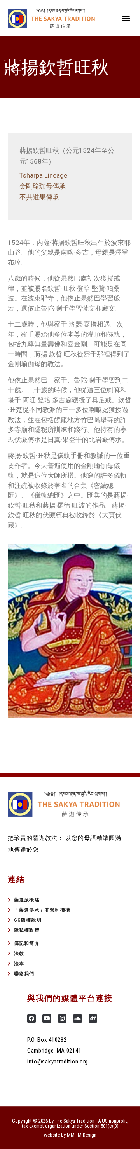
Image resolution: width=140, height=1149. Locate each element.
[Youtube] (46, 1018)
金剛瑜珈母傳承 (42, 186)
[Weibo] (93, 1018)
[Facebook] (31, 1018)
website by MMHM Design (70, 1135)
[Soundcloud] (77, 1018)
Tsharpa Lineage (43, 175)
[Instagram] (62, 1018)
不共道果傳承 (39, 197)
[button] (125, 18)
